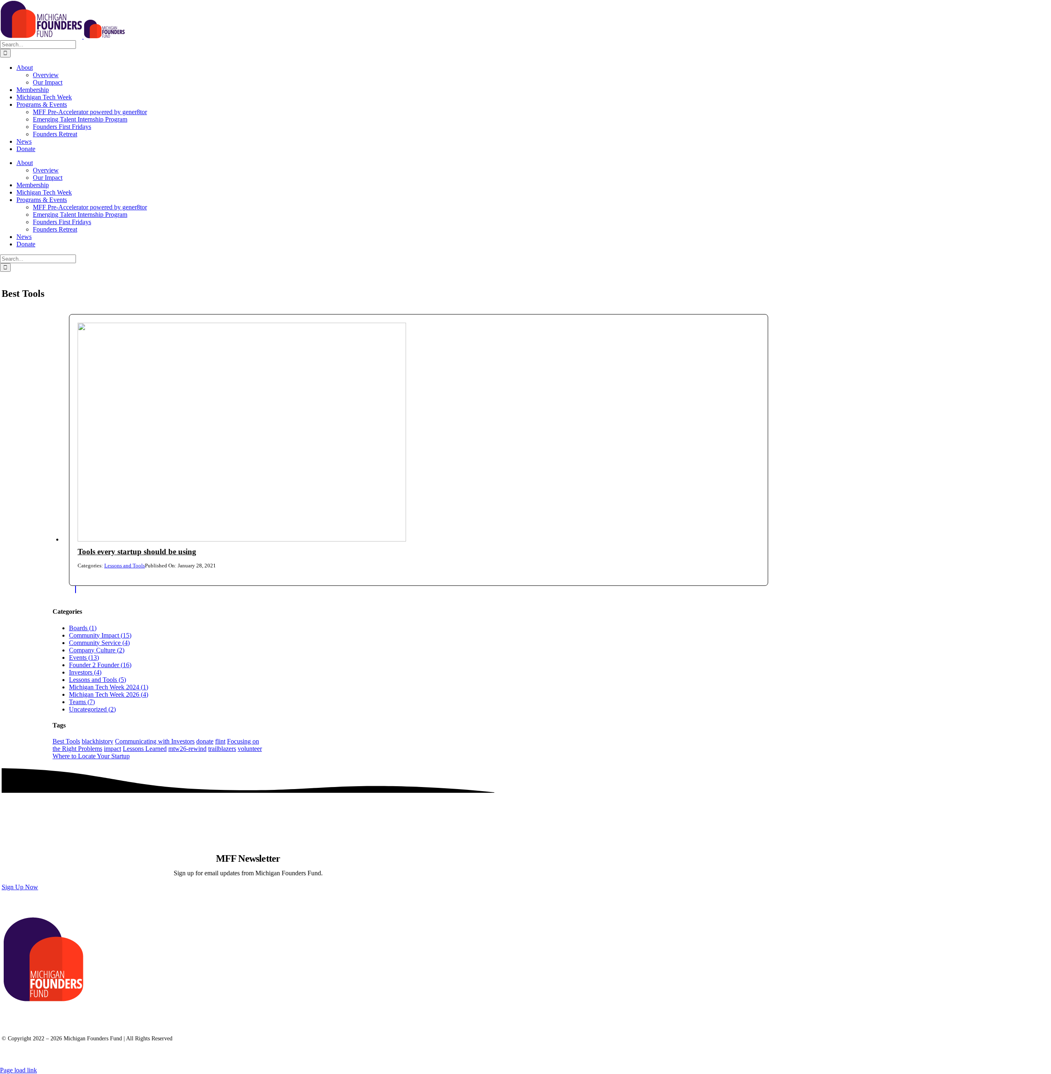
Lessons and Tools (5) (97, 679)
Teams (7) (82, 701)
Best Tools (66, 741)
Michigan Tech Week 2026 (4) (108, 694)
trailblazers (222, 748)
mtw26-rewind (187, 748)
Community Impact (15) (100, 635)
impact (112, 748)
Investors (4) (85, 672)
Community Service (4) (99, 642)
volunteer (250, 748)
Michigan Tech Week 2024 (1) (108, 687)
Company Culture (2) (96, 650)
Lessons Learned (145, 748)
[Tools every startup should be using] (242, 539)
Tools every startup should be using (137, 551)
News (138, 1016)
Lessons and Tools (124, 565)
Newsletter (97, 1016)
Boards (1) (82, 627)
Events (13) (84, 657)
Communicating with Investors (155, 741)
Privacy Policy (74, 1024)
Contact (27, 1024)
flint (220, 741)
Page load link (18, 1070)
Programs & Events (41, 1016)
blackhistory (97, 741)
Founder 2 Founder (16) (100, 664)
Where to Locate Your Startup (91, 756)
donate (204, 741)
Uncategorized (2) (92, 709)
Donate (174, 1016)
